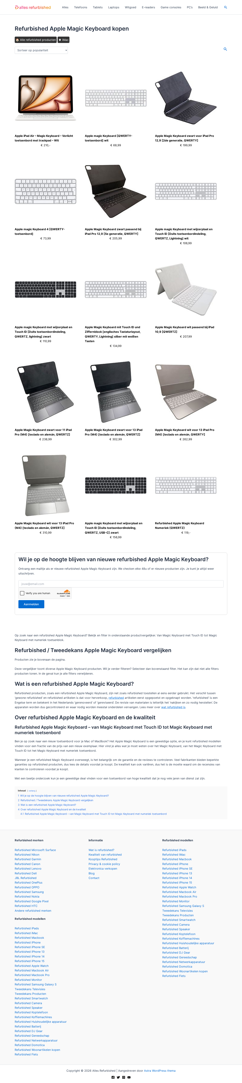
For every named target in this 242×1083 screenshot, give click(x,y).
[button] (225, 7)
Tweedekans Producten (30, 993)
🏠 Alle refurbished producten (36, 40)
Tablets (98, 7)
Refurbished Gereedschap (32, 1035)
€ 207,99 (186, 336)
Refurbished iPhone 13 (29, 951)
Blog (92, 873)
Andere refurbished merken (33, 910)
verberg (32, 791)
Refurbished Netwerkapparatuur (36, 1040)
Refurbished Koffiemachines (33, 1017)
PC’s (190, 7)
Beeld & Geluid (208, 7)
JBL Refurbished (25, 878)
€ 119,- (185, 532)
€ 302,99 (115, 439)
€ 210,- (45, 145)
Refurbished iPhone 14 (29, 956)
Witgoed (130, 7)
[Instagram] (123, 1077)
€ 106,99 (186, 243)
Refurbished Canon (27, 864)
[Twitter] (118, 1077)
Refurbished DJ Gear (29, 1031)
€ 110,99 (45, 341)
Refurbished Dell (26, 873)
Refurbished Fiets (26, 1054)
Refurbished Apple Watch (32, 966)
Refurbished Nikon (27, 854)
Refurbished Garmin (28, 859)
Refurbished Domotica (30, 1045)
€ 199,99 (186, 145)
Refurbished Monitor (28, 980)
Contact (94, 878)
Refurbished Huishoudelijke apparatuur (41, 1021)
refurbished (116, 697)
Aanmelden (31, 604)
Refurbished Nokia (27, 896)
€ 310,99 (46, 532)
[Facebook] (113, 1077)
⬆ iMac (63, 40)
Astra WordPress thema (160, 1070)
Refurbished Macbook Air (32, 970)
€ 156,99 (116, 537)
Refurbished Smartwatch (31, 998)
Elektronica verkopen (103, 868)
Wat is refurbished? (101, 850)
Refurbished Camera (28, 1003)
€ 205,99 (115, 238)
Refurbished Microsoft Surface (35, 850)
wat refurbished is (173, 707)
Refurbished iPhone (28, 942)
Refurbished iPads (27, 928)
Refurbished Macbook (29, 937)
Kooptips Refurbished (103, 859)
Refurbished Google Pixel (32, 901)
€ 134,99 (116, 346)
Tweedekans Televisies (30, 989)
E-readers (148, 7)
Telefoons (80, 7)
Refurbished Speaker (29, 1007)
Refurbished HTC (26, 906)
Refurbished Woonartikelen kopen (37, 1050)
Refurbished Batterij (28, 1026)
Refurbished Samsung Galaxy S (36, 984)
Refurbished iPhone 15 (29, 961)
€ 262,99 (186, 439)
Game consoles (171, 7)
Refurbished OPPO (27, 887)
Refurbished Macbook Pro (32, 975)
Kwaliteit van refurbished (105, 854)
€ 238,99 (45, 439)
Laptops (113, 7)
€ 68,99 (115, 145)
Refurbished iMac (26, 933)
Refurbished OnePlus (28, 882)
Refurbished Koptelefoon (31, 1012)
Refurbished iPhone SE (30, 947)
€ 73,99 (45, 238)
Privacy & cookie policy (104, 864)
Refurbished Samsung (29, 892)
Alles (65, 7)
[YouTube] (129, 1077)
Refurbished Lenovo (28, 868)
